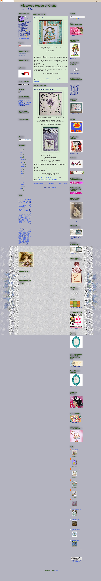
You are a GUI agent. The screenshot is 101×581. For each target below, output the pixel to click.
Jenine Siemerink (24, 217)
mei (22, 171)
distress (20, 221)
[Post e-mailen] (60, 78)
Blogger (56, 570)
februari (22, 184)
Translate (80, 18)
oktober (22, 162)
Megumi (29, 243)
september (23, 164)
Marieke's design (25, 237)
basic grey (28, 204)
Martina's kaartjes (75, 519)
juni (22, 169)
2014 (21, 152)
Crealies (73, 489)
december (23, 159)
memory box (22, 231)
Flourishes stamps (46, 179)
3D (27, 220)
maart (22, 174)
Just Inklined (22, 234)
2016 (21, 149)
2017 (21, 147)
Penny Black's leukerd (41, 18)
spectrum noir (27, 201)
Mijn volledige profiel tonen (23, 38)
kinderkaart (27, 245)
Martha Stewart (27, 218)
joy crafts (26, 214)
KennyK (20, 227)
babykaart (29, 244)
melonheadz (24, 246)
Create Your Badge (21, 55)
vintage (28, 235)
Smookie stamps (23, 244)
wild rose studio (26, 240)
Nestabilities (54, 179)
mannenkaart (21, 220)
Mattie (19, 238)
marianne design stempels (24, 224)
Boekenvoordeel (26, 232)
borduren (20, 210)
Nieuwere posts (38, 183)
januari (22, 186)
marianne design (24, 198)
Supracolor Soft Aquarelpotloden (24, 206)
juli (21, 168)
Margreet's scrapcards (76, 459)
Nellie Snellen (24, 202)
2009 (21, 190)
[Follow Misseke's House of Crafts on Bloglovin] (24, 140)
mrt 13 (23, 182)
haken (19, 240)
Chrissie (40, 179)
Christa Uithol (20, 236)
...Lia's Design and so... (76, 509)
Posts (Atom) (54, 187)
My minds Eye (41, 79)
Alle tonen (81, 549)
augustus (23, 166)
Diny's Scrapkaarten (76, 499)
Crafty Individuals (21, 233)
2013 (21, 154)
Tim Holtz (25, 228)
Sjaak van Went (26, 238)
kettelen (21, 245)
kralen (19, 246)
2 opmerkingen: (54, 78)
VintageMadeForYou (76, 561)
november (23, 161)
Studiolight (20, 204)
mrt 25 (23, 176)
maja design (22, 211)
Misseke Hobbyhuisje (22, 53)
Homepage (51, 183)
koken (19, 243)
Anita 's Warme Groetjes (77, 480)
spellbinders (24, 243)
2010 (21, 188)
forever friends (26, 242)
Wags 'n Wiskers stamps (23, 239)
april (22, 173)
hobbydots (28, 234)
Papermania (21, 213)
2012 (21, 156)
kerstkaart (27, 199)
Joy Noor (27, 225)
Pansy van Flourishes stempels (44, 89)
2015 (21, 150)
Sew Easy (20, 242)
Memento (27, 241)
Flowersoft (29, 233)
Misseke (28, 16)
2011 (21, 157)
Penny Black (48, 79)
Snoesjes (27, 222)
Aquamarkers (26, 229)
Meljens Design (21, 241)
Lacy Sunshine (28, 216)
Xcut (24, 235)
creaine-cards (75, 449)
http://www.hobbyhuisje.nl (23, 100)
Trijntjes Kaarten (75, 540)
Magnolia (20, 235)
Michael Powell (28, 230)
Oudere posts (63, 183)
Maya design (20, 230)
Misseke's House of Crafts (38, 5)
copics (27, 210)
